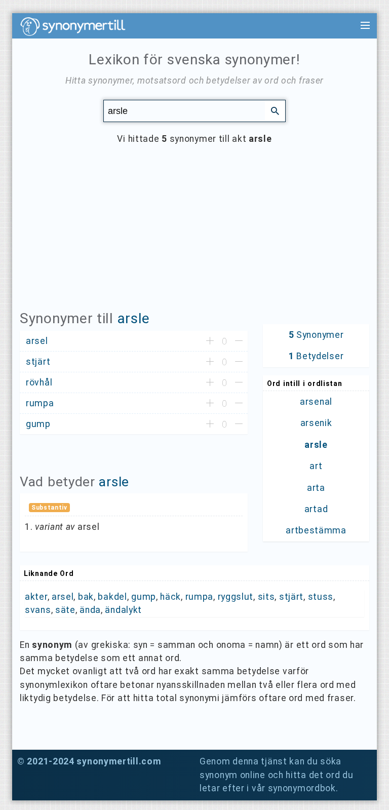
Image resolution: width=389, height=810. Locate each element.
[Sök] (275, 110)
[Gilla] (210, 341)
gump (143, 597)
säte (65, 610)
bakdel (112, 597)
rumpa (199, 597)
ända (90, 610)
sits (266, 597)
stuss (321, 597)
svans (38, 610)
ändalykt (123, 610)
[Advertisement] (194, 235)
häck (170, 597)
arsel (63, 597)
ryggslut (236, 597)
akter (36, 597)
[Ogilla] (239, 341)
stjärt (291, 597)
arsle (134, 318)
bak (86, 597)
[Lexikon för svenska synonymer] (78, 26)
